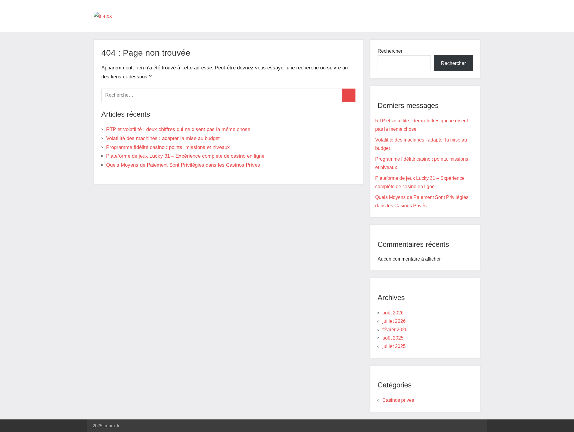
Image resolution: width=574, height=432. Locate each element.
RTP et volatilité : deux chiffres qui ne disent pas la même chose (178, 129)
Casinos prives (398, 400)
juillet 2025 (394, 346)
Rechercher (390, 51)
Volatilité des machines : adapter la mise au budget (163, 138)
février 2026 (394, 329)
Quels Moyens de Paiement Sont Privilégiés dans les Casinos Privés (183, 165)
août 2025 (393, 337)
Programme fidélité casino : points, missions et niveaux (168, 147)
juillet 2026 (394, 321)
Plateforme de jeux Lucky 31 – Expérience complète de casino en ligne (185, 156)
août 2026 (393, 312)
